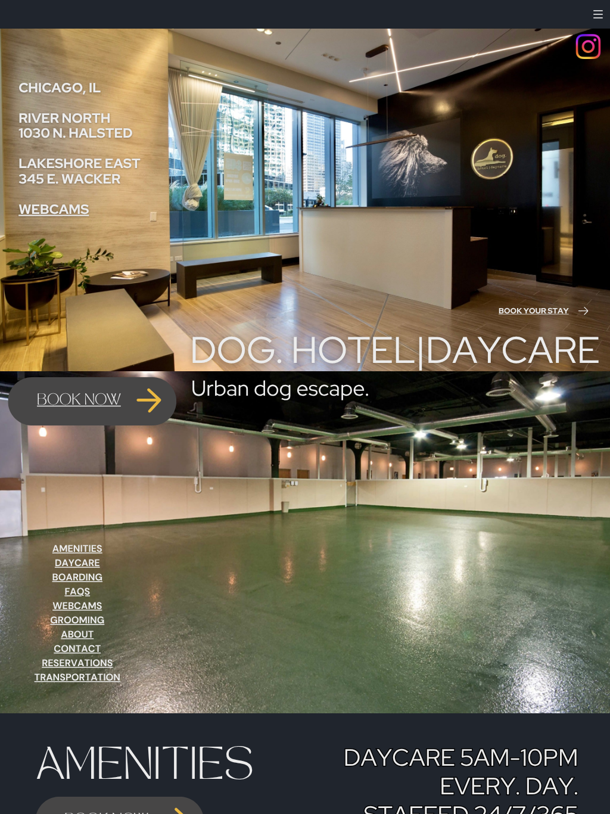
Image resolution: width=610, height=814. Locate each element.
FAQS (77, 591)
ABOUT (77, 634)
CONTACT (77, 648)
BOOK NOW (79, 401)
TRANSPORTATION (77, 677)
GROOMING (77, 620)
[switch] (598, 14)
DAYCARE (77, 563)
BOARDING (77, 577)
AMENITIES (77, 548)
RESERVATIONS (77, 663)
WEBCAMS (53, 209)
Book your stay (534, 311)
